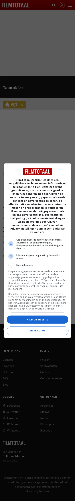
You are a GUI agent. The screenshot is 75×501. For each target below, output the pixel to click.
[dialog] (37, 250)
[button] (37, 265)
